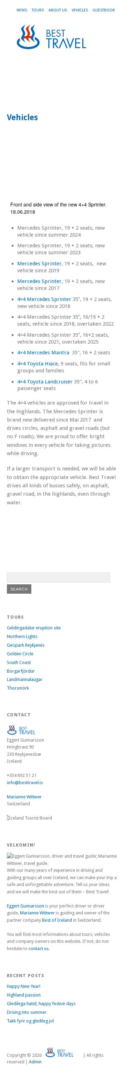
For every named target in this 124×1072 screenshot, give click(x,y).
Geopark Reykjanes (25, 645)
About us (58, 10)
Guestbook (104, 10)
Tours (38, 10)
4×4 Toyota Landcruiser (45, 382)
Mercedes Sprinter (39, 263)
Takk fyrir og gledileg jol (30, 1021)
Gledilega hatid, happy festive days (41, 1003)
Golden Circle (20, 653)
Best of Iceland (57, 920)
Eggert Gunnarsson (25, 906)
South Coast (19, 662)
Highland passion (24, 995)
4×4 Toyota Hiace (37, 364)
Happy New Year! (23, 986)
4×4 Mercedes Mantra (43, 352)
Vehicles (80, 10)
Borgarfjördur (21, 671)
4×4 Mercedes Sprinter (44, 299)
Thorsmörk (18, 688)
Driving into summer (26, 1012)
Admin (35, 1061)
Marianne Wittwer (24, 796)
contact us (39, 948)
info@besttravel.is (25, 782)
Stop (109, 68)
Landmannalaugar (24, 679)
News (22, 10)
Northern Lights (22, 636)
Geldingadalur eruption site (34, 627)
